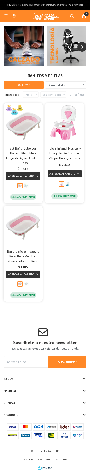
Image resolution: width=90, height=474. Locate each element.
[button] (72, 16)
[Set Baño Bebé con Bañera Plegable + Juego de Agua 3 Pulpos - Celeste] (26, 185)
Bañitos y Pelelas (52, 94)
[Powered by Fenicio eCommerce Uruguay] (45, 468)
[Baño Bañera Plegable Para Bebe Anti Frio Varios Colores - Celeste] (26, 284)
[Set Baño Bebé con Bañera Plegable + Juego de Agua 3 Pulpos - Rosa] (23, 122)
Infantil (29, 94)
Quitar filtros (76, 94)
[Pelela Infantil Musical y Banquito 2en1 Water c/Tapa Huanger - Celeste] (67, 184)
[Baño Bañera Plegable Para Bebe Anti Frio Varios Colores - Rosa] (23, 225)
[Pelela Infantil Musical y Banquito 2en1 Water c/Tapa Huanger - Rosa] (64, 122)
